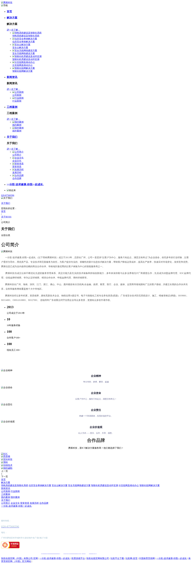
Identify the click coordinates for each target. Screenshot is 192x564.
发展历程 (16, 172)
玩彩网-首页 (131, 558)
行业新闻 (16, 101)
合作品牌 (16, 178)
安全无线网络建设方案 (23, 53)
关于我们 (12, 136)
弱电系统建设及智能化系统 (25, 36)
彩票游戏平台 (78, 558)
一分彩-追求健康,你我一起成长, (25, 184)
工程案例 (12, 106)
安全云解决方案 (20, 47)
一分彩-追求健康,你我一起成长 (54, 558)
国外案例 (16, 131)
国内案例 (16, 125)
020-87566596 (7, 195)
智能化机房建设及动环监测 (25, 59)
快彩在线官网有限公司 (97, 558)
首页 (9, 11)
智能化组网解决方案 (22, 71)
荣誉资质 (16, 166)
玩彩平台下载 (117, 558)
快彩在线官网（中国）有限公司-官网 (19, 558)
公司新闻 (16, 95)
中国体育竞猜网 (147, 558)
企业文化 (16, 160)
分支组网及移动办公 (22, 65)
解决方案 (12, 17)
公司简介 (16, 155)
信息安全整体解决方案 (23, 41)
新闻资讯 (12, 77)
